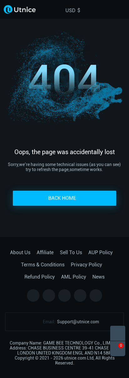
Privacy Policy (86, 265)
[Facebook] (33, 295)
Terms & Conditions (42, 265)
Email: (49, 321)
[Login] (111, 9)
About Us (20, 252)
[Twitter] (49, 295)
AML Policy (73, 277)
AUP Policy (100, 252)
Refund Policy (39, 277)
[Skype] (64, 295)
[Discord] (80, 295)
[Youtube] (96, 295)
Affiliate (45, 252)
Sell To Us (71, 252)
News (98, 277)
